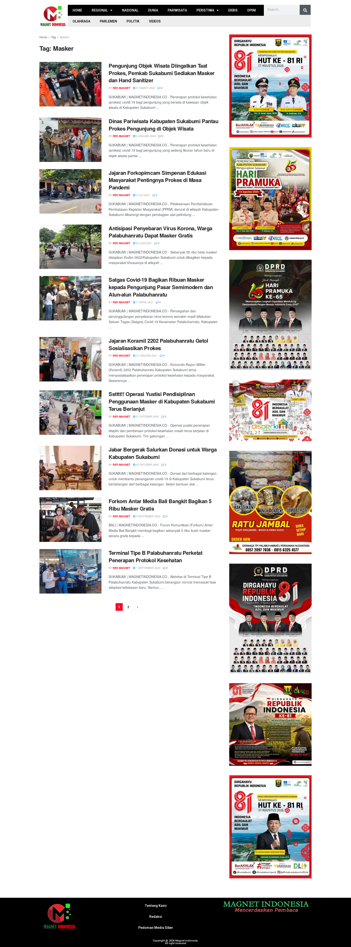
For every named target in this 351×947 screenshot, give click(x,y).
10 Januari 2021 (146, 355)
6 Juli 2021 (142, 195)
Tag (53, 37)
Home (43, 37)
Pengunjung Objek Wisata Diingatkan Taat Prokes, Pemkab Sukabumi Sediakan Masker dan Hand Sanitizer (162, 73)
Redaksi (155, 917)
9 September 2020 (147, 516)
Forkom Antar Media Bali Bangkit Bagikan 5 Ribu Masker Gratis (160, 504)
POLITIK (133, 21)
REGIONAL (100, 10)
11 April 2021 (144, 302)
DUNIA (153, 10)
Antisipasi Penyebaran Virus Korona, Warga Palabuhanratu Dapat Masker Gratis (160, 231)
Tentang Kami (156, 906)
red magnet (121, 88)
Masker (64, 37)
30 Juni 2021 (143, 243)
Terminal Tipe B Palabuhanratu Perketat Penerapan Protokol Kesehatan (155, 556)
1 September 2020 (147, 568)
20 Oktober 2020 (147, 464)
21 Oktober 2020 (147, 416)
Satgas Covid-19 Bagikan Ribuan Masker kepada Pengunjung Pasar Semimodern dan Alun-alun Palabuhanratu (161, 287)
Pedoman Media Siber (155, 928)
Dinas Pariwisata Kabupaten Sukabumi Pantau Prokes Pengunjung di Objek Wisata (163, 124)
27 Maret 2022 (145, 88)
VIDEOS (155, 21)
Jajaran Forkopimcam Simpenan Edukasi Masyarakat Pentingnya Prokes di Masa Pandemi (157, 180)
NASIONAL (130, 10)
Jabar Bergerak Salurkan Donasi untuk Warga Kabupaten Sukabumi (163, 453)
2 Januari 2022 (145, 136)
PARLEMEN (108, 21)
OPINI (251, 10)
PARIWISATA (177, 10)
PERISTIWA (205, 10)
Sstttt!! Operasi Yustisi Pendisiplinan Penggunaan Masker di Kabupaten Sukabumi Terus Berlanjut (162, 401)
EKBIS (233, 10)
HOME (77, 10)
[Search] (305, 10)
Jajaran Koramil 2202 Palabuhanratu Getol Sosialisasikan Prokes (158, 344)
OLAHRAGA (81, 21)
